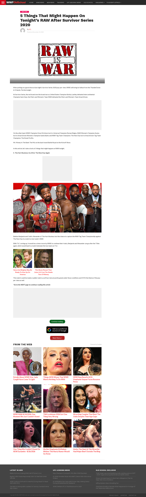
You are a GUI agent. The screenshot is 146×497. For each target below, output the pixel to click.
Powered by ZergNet (96, 344)
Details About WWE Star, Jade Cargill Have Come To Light (25, 378)
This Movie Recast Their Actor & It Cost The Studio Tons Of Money (43, 272)
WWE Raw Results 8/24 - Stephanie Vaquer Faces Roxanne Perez (86, 379)
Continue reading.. (57, 321)
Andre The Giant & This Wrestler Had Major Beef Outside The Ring (86, 450)
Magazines (99, 2)
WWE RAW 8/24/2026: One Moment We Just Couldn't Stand (26, 415)
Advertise (123, 495)
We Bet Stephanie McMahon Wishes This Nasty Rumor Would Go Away (56, 451)
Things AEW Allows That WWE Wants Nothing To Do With (56, 378)
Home (31, 2)
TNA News (60, 2)
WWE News (40, 2)
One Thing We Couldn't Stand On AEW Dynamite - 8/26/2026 (26, 450)
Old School (88, 2)
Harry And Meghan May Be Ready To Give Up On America (22, 272)
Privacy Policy (113, 495)
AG (30, 29)
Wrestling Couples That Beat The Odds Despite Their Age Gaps (86, 415)
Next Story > (57, 338)
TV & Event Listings (113, 2)
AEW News (50, 2)
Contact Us (132, 495)
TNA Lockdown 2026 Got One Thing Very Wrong (55, 415)
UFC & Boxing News (74, 2)
